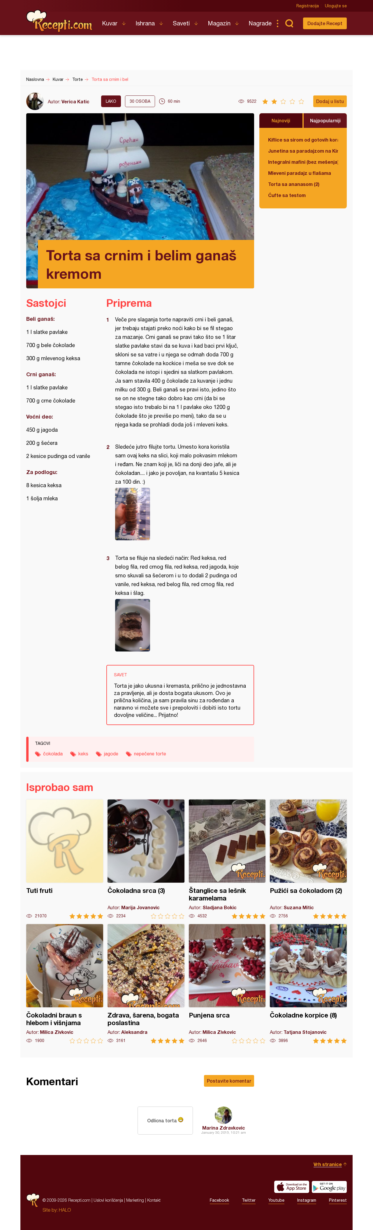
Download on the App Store (291, 1187)
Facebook (219, 1200)
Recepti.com (59, 21)
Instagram (306, 1200)
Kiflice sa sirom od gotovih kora (303, 139)
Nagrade (260, 23)
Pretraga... (289, 23)
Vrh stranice (328, 1164)
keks (83, 753)
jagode (111, 753)
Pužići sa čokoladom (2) (308, 859)
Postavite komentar (229, 1080)
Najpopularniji (325, 120)
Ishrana (145, 23)
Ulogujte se (336, 6)
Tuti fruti (64, 859)
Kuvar (109, 23)
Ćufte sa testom (287, 195)
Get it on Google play (329, 1187)
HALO (65, 1209)
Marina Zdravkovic (223, 1127)
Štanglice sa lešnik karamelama (227, 859)
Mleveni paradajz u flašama (299, 173)
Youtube (276, 1200)
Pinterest (338, 1200)
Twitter (249, 1200)
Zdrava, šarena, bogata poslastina (146, 983)
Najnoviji (281, 120)
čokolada (53, 753)
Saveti (181, 23)
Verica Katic (75, 101)
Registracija (307, 6)
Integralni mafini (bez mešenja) (303, 162)
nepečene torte (150, 753)
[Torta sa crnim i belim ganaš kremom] (177, 514)
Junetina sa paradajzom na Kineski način (303, 151)
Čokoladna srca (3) (146, 859)
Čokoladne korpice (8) (308, 983)
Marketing (135, 1200)
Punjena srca (227, 983)
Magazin (219, 23)
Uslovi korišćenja (108, 1200)
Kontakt (154, 1200)
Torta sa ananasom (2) (293, 184)
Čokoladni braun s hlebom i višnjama (64, 983)
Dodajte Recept (324, 23)
